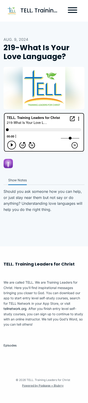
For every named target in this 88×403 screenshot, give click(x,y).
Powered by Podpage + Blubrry (43, 385)
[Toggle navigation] (72, 11)
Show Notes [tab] (17, 180)
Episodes (10, 345)
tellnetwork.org (15, 309)
